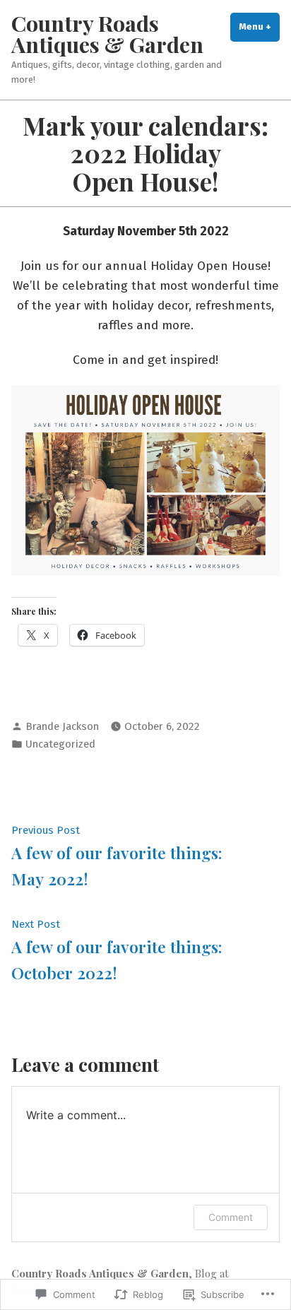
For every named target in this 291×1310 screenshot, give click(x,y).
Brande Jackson (62, 726)
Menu (259, 26)
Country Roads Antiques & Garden (107, 33)
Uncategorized (60, 744)
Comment (230, 1217)
